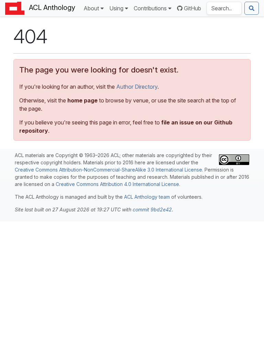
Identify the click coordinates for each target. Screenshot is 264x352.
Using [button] (116, 8)
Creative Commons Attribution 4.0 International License (117, 184)
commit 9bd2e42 (152, 209)
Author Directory (136, 86)
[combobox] (224, 8)
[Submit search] (251, 8)
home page (82, 100)
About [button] (91, 8)
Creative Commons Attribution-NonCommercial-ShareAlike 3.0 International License (108, 170)
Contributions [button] (150, 8)
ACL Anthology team (147, 197)
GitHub (192, 8)
